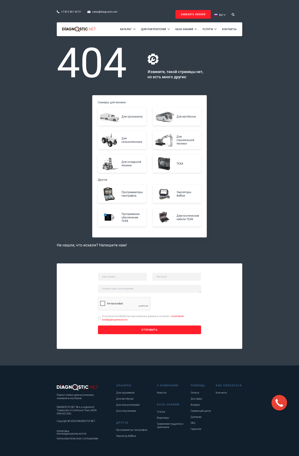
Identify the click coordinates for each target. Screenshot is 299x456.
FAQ (193, 423)
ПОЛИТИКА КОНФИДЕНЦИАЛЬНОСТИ (72, 432)
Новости (161, 392)
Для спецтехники (126, 410)
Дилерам (196, 417)
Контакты (229, 29)
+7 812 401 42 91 (71, 11)
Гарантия (196, 429)
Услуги (207, 29)
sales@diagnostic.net (104, 11)
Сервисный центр (201, 410)
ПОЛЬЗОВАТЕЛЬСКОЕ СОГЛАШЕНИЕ (77, 438)
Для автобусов (124, 398)
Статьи (161, 411)
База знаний (184, 29)
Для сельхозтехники (128, 404)
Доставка (196, 398)
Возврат (195, 404)
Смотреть (110, 116)
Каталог (126, 29)
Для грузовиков (125, 392)
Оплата (195, 392)
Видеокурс (163, 417)
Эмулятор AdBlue (126, 436)
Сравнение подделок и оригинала (170, 425)
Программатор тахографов (131, 429)
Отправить (149, 329)
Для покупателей (153, 29)
